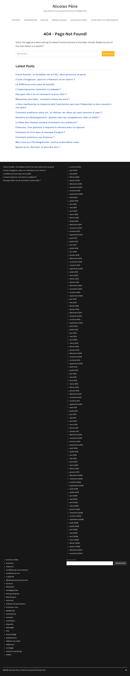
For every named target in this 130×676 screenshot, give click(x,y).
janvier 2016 (74, 255)
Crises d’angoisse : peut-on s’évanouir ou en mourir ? (45, 79)
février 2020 (74, 177)
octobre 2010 (75, 441)
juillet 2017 (74, 241)
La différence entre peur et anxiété (34, 84)
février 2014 (74, 306)
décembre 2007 (76, 550)
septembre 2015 (76, 269)
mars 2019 (74, 214)
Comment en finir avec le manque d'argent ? (40, 132)
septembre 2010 (76, 445)
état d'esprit (11, 597)
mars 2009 (74, 506)
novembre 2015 (76, 262)
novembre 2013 (76, 316)
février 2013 (74, 347)
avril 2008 (74, 536)
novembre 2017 (76, 228)
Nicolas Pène (65, 6)
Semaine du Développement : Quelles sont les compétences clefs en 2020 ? (57, 117)
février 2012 (74, 387)
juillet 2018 (74, 221)
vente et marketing (14, 651)
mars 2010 (74, 465)
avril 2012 (73, 380)
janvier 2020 (75, 180)
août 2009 (74, 489)
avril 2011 (73, 421)
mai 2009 (73, 499)
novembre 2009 (76, 479)
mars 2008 (74, 540)
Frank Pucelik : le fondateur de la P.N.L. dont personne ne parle (50, 74)
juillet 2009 (74, 492)
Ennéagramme (30, 20)
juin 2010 (73, 455)
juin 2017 (73, 245)
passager (10, 627)
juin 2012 (73, 374)
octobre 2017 (75, 231)
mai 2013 (73, 336)
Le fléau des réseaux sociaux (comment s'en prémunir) (46, 122)
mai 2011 (73, 418)
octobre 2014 (75, 292)
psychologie (11, 634)
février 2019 (74, 218)
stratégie (10, 648)
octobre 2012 (75, 360)
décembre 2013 (76, 313)
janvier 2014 (74, 309)
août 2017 (73, 238)
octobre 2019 (75, 191)
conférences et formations (17, 570)
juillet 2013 (74, 330)
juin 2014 (73, 299)
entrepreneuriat (12, 594)
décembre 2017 (76, 225)
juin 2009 (73, 496)
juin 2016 (73, 252)
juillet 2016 (74, 248)
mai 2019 (73, 208)
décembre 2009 (76, 475)
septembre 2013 (76, 323)
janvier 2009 (75, 509)
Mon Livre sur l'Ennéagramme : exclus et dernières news (47, 142)
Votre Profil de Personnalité (104, 20)
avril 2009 (74, 502)
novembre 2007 (76, 553)
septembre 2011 (76, 404)
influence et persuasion (15, 604)
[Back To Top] (126, 670)
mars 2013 (74, 343)
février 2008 (75, 543)
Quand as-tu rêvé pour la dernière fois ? (37, 147)
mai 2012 (73, 377)
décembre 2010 (76, 435)
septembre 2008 (77, 519)
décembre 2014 (76, 285)
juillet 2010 (74, 452)
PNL (7, 631)
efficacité (10, 587)
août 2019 (73, 197)
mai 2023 (73, 174)
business (10, 563)
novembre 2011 (76, 397)
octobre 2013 (75, 319)
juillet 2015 (74, 272)
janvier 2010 (74, 472)
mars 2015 (74, 275)
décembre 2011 (75, 394)
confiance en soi (13, 573)
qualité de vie (11, 638)
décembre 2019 (76, 184)
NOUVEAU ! (16, 20)
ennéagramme (12, 590)
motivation (10, 621)
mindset (9, 617)
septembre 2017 (76, 235)
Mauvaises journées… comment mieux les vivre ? (42, 99)
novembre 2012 (76, 357)
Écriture (9, 583)
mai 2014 (73, 302)
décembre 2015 (76, 258)
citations (10, 567)
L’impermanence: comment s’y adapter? (38, 89)
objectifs (9, 624)
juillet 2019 (74, 201)
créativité (10, 577)
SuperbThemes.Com (37, 670)
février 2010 (74, 469)
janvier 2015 (74, 282)
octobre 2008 (75, 516)
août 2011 (73, 407)
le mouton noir (12, 607)
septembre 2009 (76, 486)
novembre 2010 (76, 438)
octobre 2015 (75, 265)
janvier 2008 (75, 546)
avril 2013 (73, 340)
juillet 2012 (74, 370)
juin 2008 (73, 530)
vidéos (8, 655)
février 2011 (74, 428)
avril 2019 (73, 211)
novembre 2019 (76, 187)
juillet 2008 (74, 526)
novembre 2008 (76, 513)
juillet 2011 (74, 411)
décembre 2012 (76, 353)
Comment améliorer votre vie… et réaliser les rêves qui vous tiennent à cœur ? (58, 112)
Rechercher (71, 560)
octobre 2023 (75, 167)
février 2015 (74, 279)
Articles (44, 20)
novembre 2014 (76, 289)
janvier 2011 (74, 431)
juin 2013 (73, 333)
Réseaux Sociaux (59, 20)
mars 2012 (74, 384)
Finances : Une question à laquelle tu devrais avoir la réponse (50, 127)
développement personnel (17, 580)
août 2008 (74, 523)
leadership (10, 611)
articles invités (12, 560)
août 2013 (74, 326)
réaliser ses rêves (13, 641)
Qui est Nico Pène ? (78, 20)
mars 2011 (74, 424)
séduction (10, 644)
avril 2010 (73, 462)
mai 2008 (73, 533)
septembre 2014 (76, 296)
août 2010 (74, 448)
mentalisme (11, 614)
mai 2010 (73, 458)
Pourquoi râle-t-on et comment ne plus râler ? (41, 94)
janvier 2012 (74, 391)
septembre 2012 (76, 364)
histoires (9, 600)
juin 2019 (73, 204)
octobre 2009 (75, 482)
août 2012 (73, 367)
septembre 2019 (76, 194)
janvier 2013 (74, 350)
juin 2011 (73, 414)
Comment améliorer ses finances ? (35, 137)
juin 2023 (73, 170)
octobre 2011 (75, 401)
